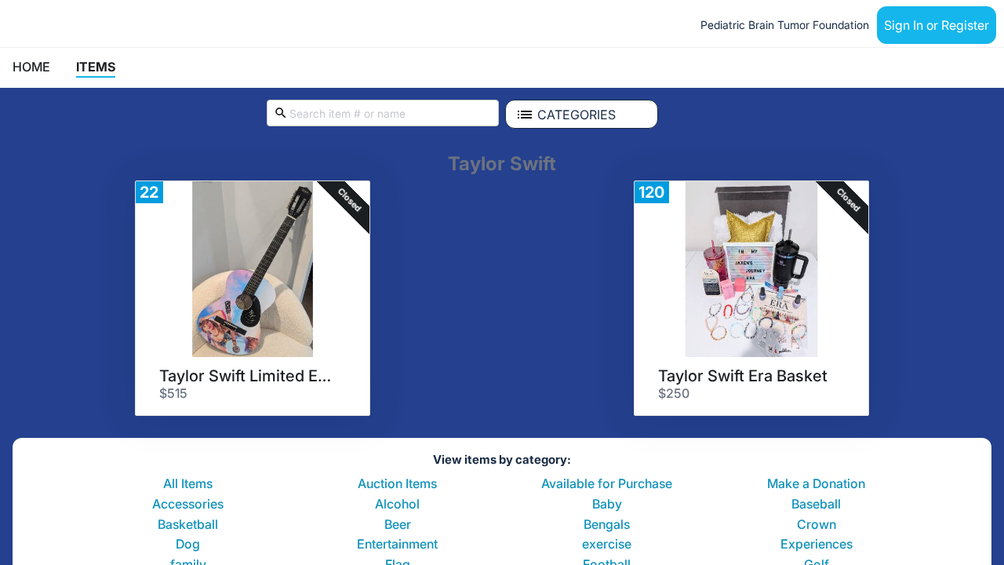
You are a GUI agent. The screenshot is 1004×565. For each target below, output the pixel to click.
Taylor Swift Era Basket (743, 375)
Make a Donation (816, 484)
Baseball (816, 505)
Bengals (607, 525)
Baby (607, 505)
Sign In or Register (936, 25)
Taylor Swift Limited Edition (247, 375)
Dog (188, 545)
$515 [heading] (173, 393)
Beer (397, 525)
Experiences (816, 545)
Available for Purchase (606, 484)
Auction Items (397, 484)
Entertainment (397, 545)
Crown (816, 525)
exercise (606, 545)
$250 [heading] (673, 393)
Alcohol (397, 505)
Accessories (188, 505)
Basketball (188, 525)
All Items (188, 484)
